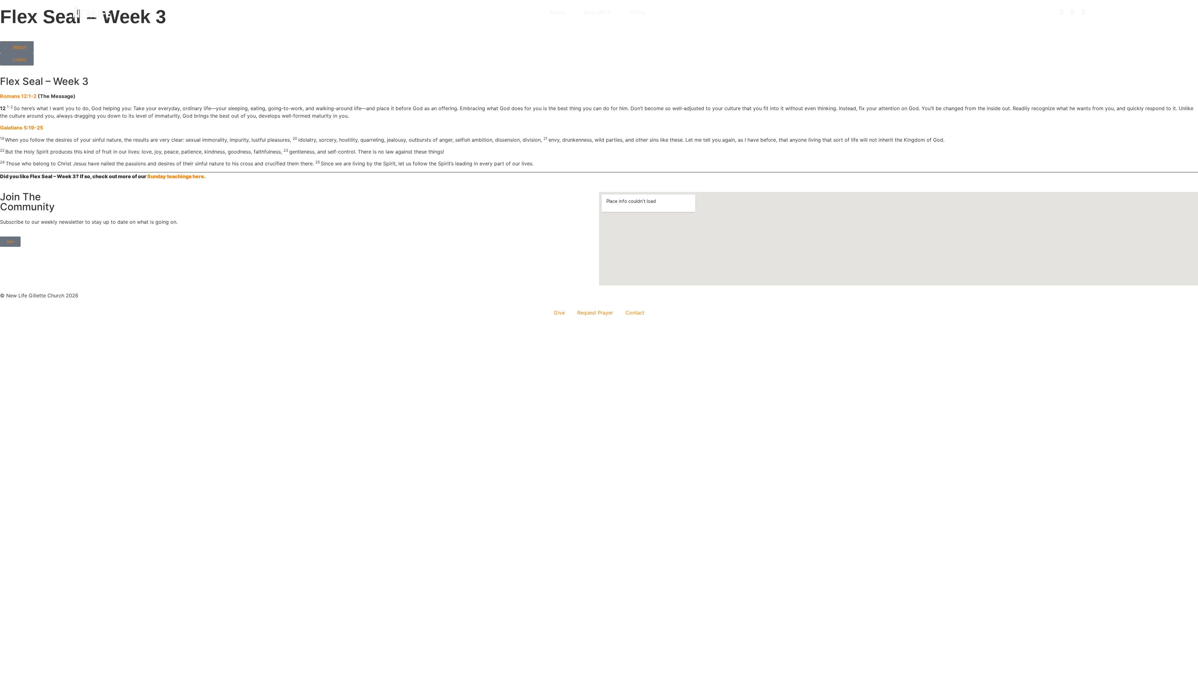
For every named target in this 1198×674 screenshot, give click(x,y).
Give (559, 313)
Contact (635, 313)
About (557, 12)
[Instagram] (1061, 12)
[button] (1121, 12)
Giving (637, 12)
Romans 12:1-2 (18, 96)
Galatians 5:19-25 (21, 128)
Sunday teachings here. (176, 176)
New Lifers (597, 12)
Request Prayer (595, 313)
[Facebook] (1072, 12)
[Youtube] (1083, 12)
